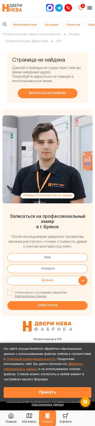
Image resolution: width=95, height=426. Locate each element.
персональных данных (31, 296)
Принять (47, 392)
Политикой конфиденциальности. (31, 359)
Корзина (66, 421)
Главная (11, 421)
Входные (51, 24)
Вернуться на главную (47, 93)
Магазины (29, 421)
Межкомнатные (25, 24)
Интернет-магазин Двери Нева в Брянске (31, 34)
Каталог (47, 421)
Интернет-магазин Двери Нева (26, 41)
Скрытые (73, 24)
